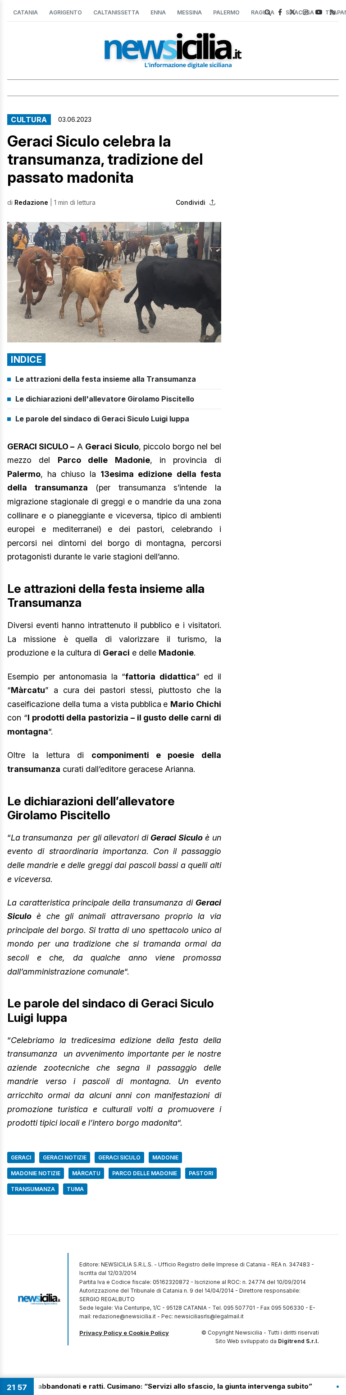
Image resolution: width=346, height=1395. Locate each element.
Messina (189, 12)
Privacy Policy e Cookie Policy (124, 1332)
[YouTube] (319, 12)
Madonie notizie (35, 1173)
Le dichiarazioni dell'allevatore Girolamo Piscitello (104, 398)
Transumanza (33, 1189)
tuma (75, 1189)
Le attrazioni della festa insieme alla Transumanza (105, 378)
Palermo (226, 12)
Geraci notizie (64, 1157)
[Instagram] (305, 12)
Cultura (29, 119)
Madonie (165, 1157)
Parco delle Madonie (144, 1173)
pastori (201, 1173)
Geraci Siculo (119, 1157)
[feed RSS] (332, 12)
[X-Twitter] (292, 12)
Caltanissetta (116, 12)
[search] (267, 12)
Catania (25, 12)
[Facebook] (280, 12)
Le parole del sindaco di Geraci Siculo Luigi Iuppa (102, 418)
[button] (114, 282)
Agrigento (65, 12)
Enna (158, 12)
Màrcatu (86, 1173)
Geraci (21, 1157)
